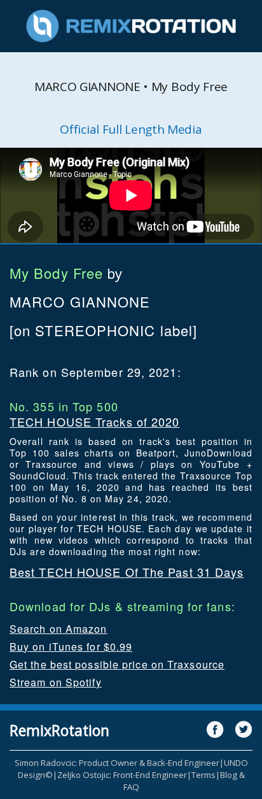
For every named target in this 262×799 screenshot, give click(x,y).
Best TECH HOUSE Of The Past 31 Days (127, 571)
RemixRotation (59, 730)
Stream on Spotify (56, 682)
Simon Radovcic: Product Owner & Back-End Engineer (117, 762)
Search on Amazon (58, 628)
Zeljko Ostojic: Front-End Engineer (122, 775)
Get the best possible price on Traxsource (117, 664)
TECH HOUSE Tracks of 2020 (95, 421)
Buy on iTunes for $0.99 (71, 646)
